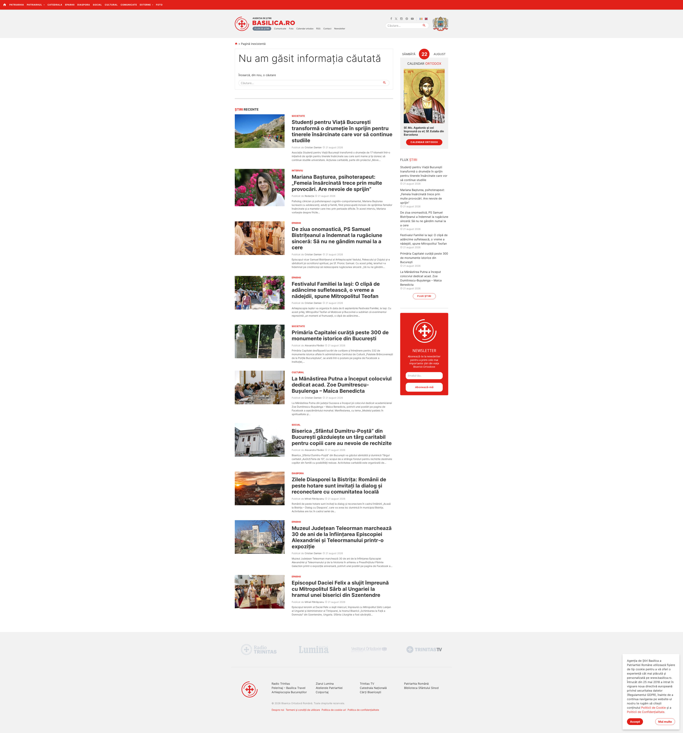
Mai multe (665, 721)
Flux (408, 160)
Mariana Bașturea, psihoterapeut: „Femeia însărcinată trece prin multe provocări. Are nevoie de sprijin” (337, 183)
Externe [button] (146, 4)
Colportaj (322, 692)
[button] (678, 4)
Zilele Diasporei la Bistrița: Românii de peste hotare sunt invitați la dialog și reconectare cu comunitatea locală (339, 485)
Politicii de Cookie (653, 707)
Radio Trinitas (281, 683)
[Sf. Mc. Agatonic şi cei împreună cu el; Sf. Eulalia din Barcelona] (424, 96)
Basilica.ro (274, 23)
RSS (318, 28)
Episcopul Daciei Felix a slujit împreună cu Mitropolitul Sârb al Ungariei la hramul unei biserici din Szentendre (340, 589)
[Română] (422, 19)
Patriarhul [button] (35, 4)
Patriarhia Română (416, 683)
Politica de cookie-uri (334, 709)
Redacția (309, 195)
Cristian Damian (313, 147)
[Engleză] (427, 19)
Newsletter (339, 28)
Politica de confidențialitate (363, 709)
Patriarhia (16, 4)
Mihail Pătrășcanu (314, 498)
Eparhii (70, 4)
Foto (159, 4)
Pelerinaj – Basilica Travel (288, 688)
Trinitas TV (367, 683)
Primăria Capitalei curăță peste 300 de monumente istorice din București (340, 335)
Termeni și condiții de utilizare (303, 709)
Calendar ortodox (304, 28)
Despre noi (278, 709)
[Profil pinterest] (406, 19)
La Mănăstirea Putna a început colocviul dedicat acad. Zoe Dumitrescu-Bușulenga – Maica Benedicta (342, 384)
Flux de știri (262, 28)
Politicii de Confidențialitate (645, 712)
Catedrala (54, 4)
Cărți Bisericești (370, 692)
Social (97, 4)
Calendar (424, 63)
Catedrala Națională (373, 688)
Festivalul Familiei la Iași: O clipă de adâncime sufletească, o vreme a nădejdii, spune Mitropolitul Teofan (336, 290)
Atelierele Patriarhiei (329, 688)
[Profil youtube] (412, 19)
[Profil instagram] (401, 19)
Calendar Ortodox (424, 142)
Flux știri (424, 296)
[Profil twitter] (396, 19)
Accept (635, 721)
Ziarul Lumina (325, 683)
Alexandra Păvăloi (314, 345)
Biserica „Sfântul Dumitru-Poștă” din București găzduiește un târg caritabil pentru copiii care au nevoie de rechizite (342, 437)
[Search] (424, 26)
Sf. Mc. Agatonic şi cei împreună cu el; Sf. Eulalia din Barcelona (424, 131)
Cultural (111, 4)
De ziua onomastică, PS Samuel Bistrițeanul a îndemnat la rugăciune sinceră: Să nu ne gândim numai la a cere (337, 238)
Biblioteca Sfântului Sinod (421, 688)
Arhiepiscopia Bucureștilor (289, 692)
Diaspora (83, 4)
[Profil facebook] (391, 19)
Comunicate (129, 4)
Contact (327, 28)
